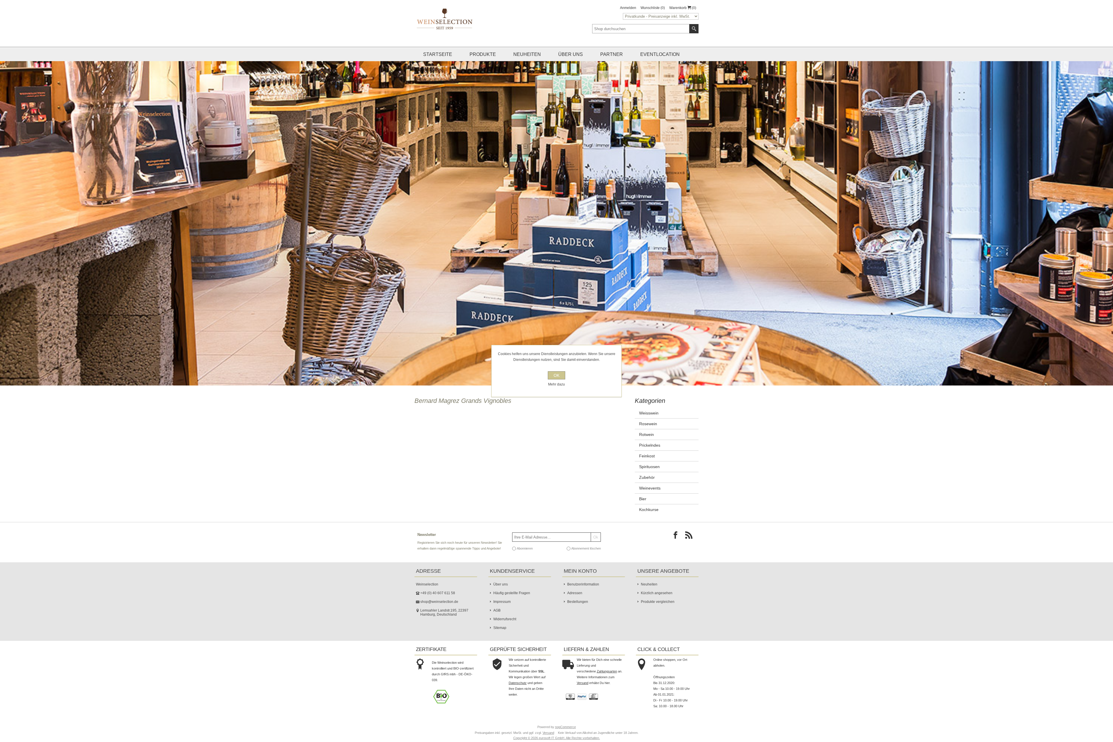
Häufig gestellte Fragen (511, 603)
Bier (642, 508)
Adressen (574, 603)
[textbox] (641, 28)
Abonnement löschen (586, 558)
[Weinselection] (445, 19)
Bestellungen (577, 612)
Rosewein (648, 433)
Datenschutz (518, 692)
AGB (497, 620)
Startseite (437, 54)
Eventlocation (660, 54)
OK (556, 375)
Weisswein (649, 423)
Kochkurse (649, 519)
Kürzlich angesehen (656, 603)
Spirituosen (649, 476)
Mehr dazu (556, 384)
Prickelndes (649, 455)
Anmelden (628, 8)
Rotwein (646, 444)
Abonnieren (525, 558)
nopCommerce (565, 737)
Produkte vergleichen (657, 612)
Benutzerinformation (583, 594)
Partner (611, 54)
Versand (582, 692)
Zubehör (647, 487)
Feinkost (647, 465)
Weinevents (650, 498)
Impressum (502, 612)
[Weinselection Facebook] (677, 546)
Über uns (570, 54)
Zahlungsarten (607, 681)
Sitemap (499, 638)
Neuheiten (527, 54)
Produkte (483, 54)
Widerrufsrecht (504, 629)
